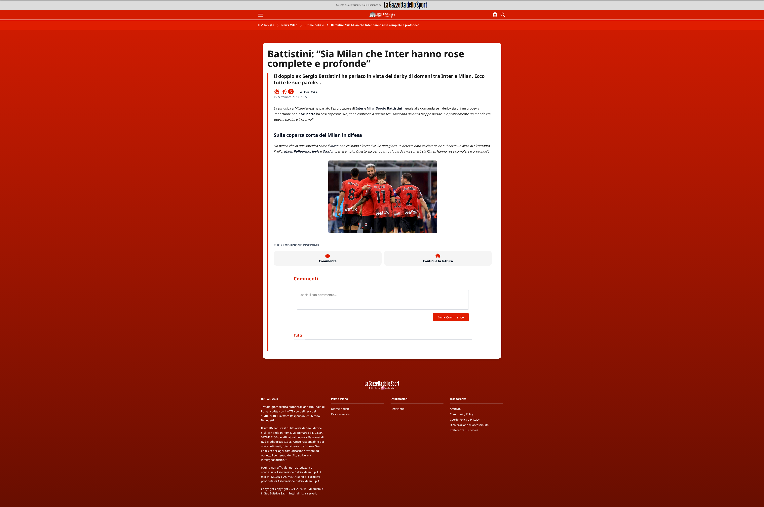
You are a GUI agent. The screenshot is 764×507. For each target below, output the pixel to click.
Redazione (397, 409)
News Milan (289, 25)
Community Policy (462, 414)
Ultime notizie (314, 25)
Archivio (455, 409)
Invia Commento (451, 317)
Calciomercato (340, 414)
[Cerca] (503, 15)
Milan (371, 108)
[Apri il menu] (260, 15)
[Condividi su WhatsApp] (276, 91)
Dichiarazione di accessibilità (469, 425)
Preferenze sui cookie (464, 430)
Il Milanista (266, 25)
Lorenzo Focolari (309, 91)
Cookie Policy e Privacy (464, 419)
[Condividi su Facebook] (283, 91)
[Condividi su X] (291, 91)
